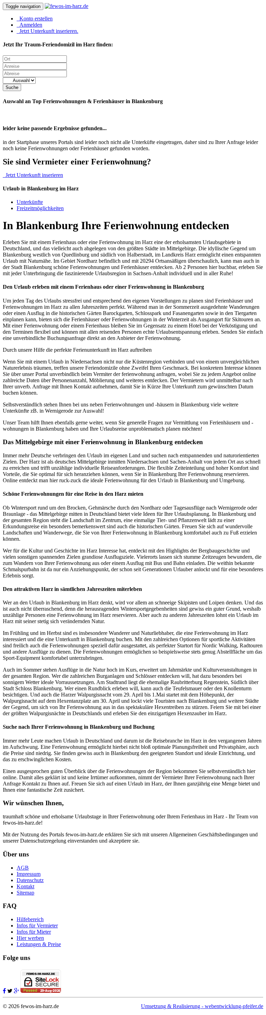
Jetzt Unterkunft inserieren (33, 175)
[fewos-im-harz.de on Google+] (16, 991)
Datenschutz (30, 880)
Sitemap (25, 893)
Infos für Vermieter (37, 925)
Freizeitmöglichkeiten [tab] (40, 208)
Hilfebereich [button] (30, 919)
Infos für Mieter (34, 932)
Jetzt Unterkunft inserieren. (47, 31)
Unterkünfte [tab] (30, 202)
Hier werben (30, 938)
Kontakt (25, 886)
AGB (23, 868)
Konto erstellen (35, 18)
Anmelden (29, 25)
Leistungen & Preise (39, 944)
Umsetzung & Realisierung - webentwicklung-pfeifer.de (202, 1006)
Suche (12, 87)
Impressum (29, 874)
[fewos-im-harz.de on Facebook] (4, 991)
